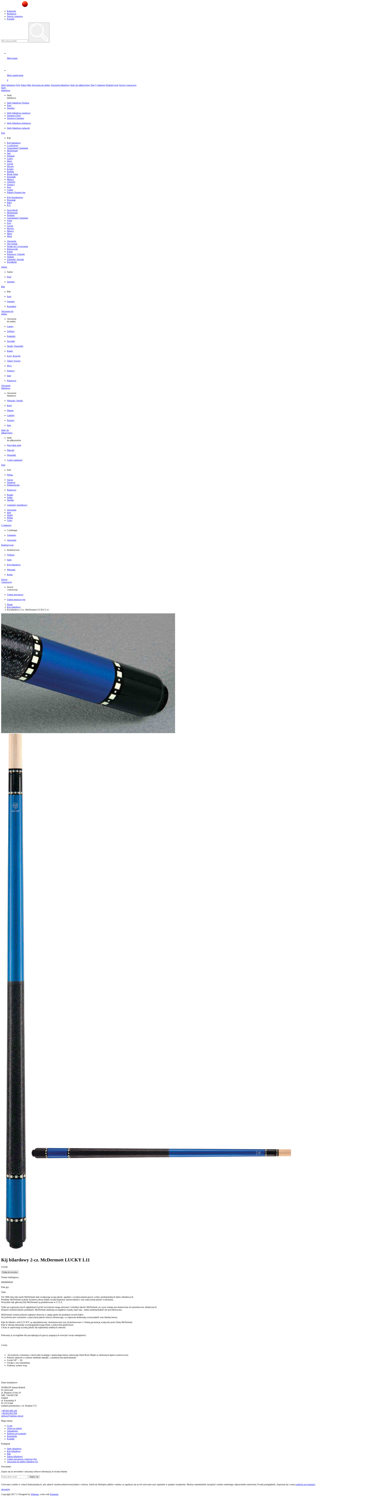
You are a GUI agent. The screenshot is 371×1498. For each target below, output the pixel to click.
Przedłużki (12, 262)
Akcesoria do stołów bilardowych (22, 1461)
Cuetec (10, 190)
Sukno (24, 85)
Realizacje (11, 13)
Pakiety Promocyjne (16, 192)
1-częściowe (12, 145)
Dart (93, 85)
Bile (29, 85)
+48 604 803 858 (9, 1413)
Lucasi (10, 164)
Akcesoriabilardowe (5, 386)
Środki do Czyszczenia (17, 246)
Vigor (9, 220)
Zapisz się (34, 1477)
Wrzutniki (11, 455)
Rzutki (10, 495)
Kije (18, 85)
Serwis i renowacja (127, 85)
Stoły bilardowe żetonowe (19, 123)
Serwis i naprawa (15, 16)
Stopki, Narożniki (15, 346)
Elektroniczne (13, 485)
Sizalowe (11, 482)
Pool (9, 105)
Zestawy (11, 184)
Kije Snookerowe (15, 197)
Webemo (35, 1494)
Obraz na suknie (14, 1428)
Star (9, 153)
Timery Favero (13, 361)
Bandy (10, 351)
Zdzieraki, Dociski (15, 259)
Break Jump (12, 174)
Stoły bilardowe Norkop (18, 103)
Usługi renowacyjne (16, 599)
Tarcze (10, 480)
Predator (11, 215)
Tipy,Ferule (12, 244)
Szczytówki (12, 210)
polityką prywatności (305, 1484)
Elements (54, 1494)
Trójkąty (11, 331)
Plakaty (10, 410)
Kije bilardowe (14, 143)
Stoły (9, 560)
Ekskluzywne (112, 85)
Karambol (11, 306)
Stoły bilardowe (8, 85)
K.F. (9, 205)
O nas (9, 1425)
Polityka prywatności (16, 1433)
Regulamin (12, 1436)
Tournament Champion (17, 148)
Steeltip (10, 500)
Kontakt (10, 19)
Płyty (9, 366)
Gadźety (11, 415)
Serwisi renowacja (6, 580)
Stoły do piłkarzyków (80, 85)
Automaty (11, 535)
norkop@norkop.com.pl (12, 1416)
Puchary (10, 420)
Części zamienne (14, 460)
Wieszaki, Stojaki (15, 400)
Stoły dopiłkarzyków (7, 431)
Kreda (10, 251)
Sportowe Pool (14, 115)
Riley (9, 202)
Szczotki (11, 341)
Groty (9, 520)
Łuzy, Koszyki (13, 356)
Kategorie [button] (11, 11)
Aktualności (12, 1431)
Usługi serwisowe (15, 594)
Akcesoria (11, 241)
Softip (9, 497)
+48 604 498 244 (9, 1410)
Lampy (10, 326)
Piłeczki (10, 450)
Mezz (9, 161)
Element (10, 156)
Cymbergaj (100, 85)
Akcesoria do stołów (40, 85)
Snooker (11, 108)
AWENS (11, 182)
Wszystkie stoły (14, 445)
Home (10, 604)
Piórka (10, 475)
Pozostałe (11, 177)
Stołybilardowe (5, 89)
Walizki (10, 257)
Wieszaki (11, 569)
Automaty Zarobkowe (17, 505)
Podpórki (11, 336)
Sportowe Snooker (15, 118)
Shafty (10, 515)
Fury (9, 187)
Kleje (9, 405)
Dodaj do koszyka (9, 1272)
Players (10, 166)
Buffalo (10, 171)
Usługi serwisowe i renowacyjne (22, 1459)
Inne (9, 375)
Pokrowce (11, 380)
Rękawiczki (12, 249)
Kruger (10, 169)
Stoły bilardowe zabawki (18, 128)
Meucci (10, 179)
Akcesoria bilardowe (60, 85)
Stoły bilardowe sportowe (18, 113)
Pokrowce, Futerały (16, 254)
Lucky (10, 158)
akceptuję (5, 1489)
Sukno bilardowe (15, 1456)
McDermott (12, 150)
